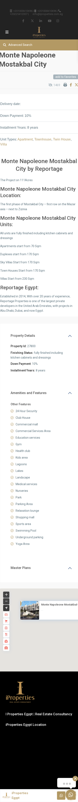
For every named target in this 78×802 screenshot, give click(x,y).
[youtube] (49, 21)
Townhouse (42, 139)
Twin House (62, 139)
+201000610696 (22, 10)
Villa (3, 144)
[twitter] (32, 21)
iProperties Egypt (20, 795)
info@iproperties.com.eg (48, 14)
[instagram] (57, 21)
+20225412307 (18, 14)
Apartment (25, 139)
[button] (48, 632)
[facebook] (23, 21)
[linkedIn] (40, 21)
